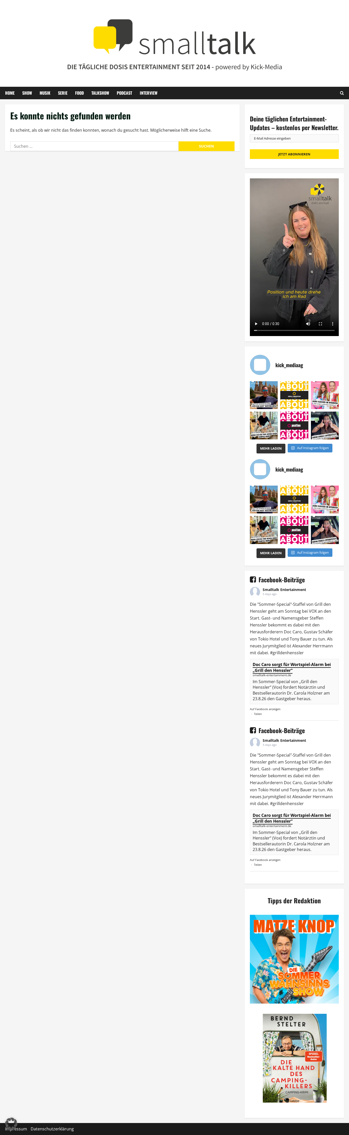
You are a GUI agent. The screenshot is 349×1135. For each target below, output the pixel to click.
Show (27, 93)
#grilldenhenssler (287, 653)
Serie (62, 93)
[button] (11, 1124)
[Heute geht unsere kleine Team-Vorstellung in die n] (294, 425)
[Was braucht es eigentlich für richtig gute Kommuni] (294, 395)
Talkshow (100, 93)
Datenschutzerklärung (52, 1129)
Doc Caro (293, 632)
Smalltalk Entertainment (284, 589)
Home (10, 93)
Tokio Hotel (269, 639)
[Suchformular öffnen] (342, 93)
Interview (148, 93)
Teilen (258, 714)
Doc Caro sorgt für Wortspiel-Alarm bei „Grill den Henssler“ (292, 667)
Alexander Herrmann (312, 646)
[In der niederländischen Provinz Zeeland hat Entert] (264, 425)
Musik (45, 93)
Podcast (124, 93)
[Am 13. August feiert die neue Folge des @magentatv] (264, 395)
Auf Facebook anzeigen (265, 709)
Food (79, 93)
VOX (313, 611)
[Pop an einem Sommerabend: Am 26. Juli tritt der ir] (325, 425)
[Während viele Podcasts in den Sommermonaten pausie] (325, 395)
